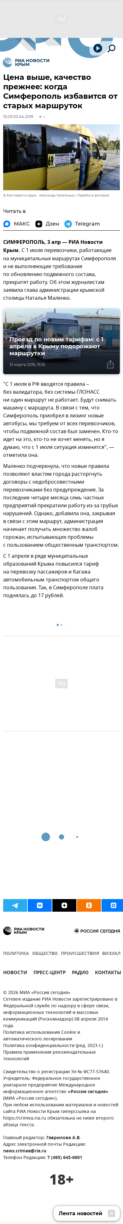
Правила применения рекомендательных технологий (49, 1056)
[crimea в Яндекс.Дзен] (64, 905)
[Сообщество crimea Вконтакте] (40, 905)
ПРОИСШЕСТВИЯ (80, 953)
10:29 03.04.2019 (18, 116)
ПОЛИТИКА (16, 953)
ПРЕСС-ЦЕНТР (49, 973)
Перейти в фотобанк (93, 195)
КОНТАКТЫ (108, 973)
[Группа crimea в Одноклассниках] (89, 905)
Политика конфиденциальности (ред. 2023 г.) (53, 1046)
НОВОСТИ (15, 973)
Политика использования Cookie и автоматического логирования (41, 1036)
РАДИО (80, 973)
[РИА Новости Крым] (26, 62)
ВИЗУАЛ (111, 953)
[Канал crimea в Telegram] (15, 905)
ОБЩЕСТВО (45, 953)
